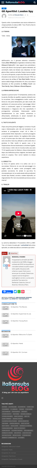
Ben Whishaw (21, 297)
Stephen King (26, 435)
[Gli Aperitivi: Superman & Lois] (5, 315)
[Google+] (9, 265)
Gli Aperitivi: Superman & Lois (21, 314)
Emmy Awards (18, 416)
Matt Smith (5, 425)
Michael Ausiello (26, 414)
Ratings (4, 406)
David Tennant (6, 418)
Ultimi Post (14, 253)
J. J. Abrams (14, 409)
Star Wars (29, 409)
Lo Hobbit (21, 437)
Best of (27, 416)
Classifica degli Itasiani (9, 421)
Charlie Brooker (7, 428)
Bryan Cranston (23, 421)
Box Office (17, 433)
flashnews (5, 409)
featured (16, 414)
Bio (5, 253)
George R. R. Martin (25, 425)
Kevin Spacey (6, 430)
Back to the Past (19, 428)
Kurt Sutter (25, 423)
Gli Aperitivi (13, 299)
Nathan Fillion (6, 435)
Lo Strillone (12, 406)
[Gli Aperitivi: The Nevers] (5, 308)
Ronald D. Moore (7, 433)
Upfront (24, 411)
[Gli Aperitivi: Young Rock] (5, 322)
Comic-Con (30, 406)
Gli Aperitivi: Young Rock (19, 321)
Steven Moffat (6, 414)
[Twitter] (4, 265)
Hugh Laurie (14, 425)
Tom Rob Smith (23, 299)
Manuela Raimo (19, 15)
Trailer (21, 409)
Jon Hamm (5, 423)
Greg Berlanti (28, 430)
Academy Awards (17, 430)
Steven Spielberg (7, 416)
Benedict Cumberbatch (9, 437)
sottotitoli (24, 245)
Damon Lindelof (14, 423)
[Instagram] (7, 268)
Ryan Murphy (16, 411)
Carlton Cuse (27, 433)
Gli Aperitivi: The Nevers (19, 307)
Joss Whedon (6, 411)
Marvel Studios (17, 418)
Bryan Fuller (17, 435)
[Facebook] (7, 265)
